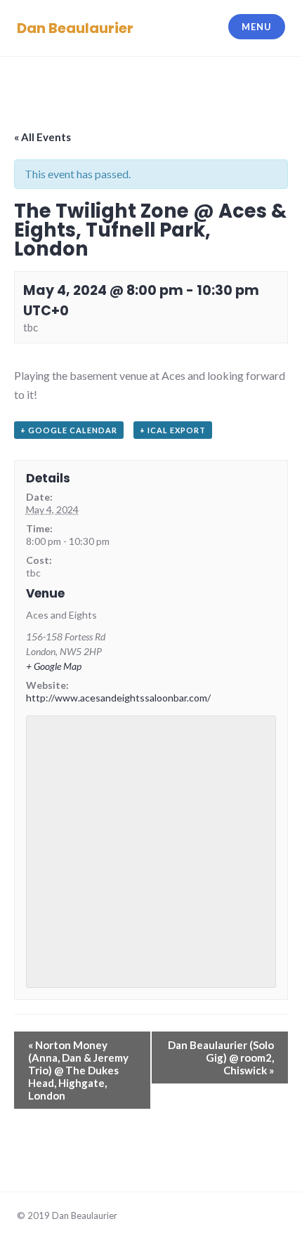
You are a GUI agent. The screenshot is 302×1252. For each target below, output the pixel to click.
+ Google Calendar (68, 430)
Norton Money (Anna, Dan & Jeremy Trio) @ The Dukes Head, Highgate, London (78, 1070)
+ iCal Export (173, 430)
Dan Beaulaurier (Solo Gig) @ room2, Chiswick (221, 1057)
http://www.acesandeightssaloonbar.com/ (118, 698)
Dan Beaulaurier (75, 28)
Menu (256, 26)
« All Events (42, 137)
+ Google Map (53, 666)
